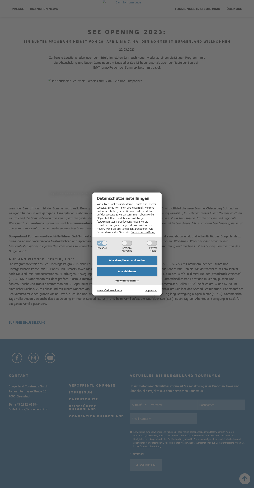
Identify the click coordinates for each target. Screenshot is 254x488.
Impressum (151, 290)
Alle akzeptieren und (127, 260)
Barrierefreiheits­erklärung (110, 290)
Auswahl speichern (127, 280)
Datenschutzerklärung (143, 232)
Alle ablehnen (127, 271)
